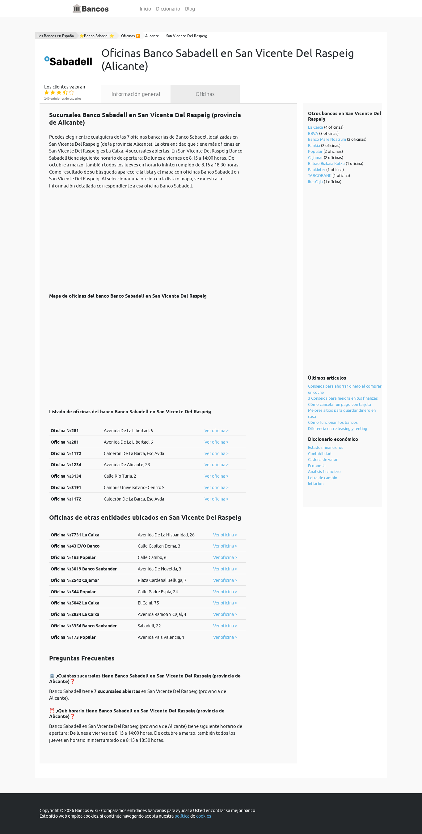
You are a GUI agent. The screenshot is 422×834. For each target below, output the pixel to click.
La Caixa (315, 127)
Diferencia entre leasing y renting (337, 428)
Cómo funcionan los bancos (333, 422)
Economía (317, 465)
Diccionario (168, 8)
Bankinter (316, 169)
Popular (315, 151)
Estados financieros (325, 447)
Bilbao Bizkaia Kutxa (326, 163)
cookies (203, 816)
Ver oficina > (217, 430)
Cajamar (315, 157)
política (182, 816)
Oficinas (205, 94)
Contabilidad (319, 453)
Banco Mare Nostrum (327, 139)
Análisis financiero (324, 471)
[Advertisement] (147, 237)
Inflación (315, 483)
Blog (190, 8)
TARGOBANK (319, 175)
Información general (136, 94)
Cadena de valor (323, 459)
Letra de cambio (322, 477)
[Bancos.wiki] (90, 8)
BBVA (313, 133)
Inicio (145, 8)
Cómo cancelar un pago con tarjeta (339, 404)
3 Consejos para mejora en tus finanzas (343, 398)
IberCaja (315, 181)
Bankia (314, 145)
